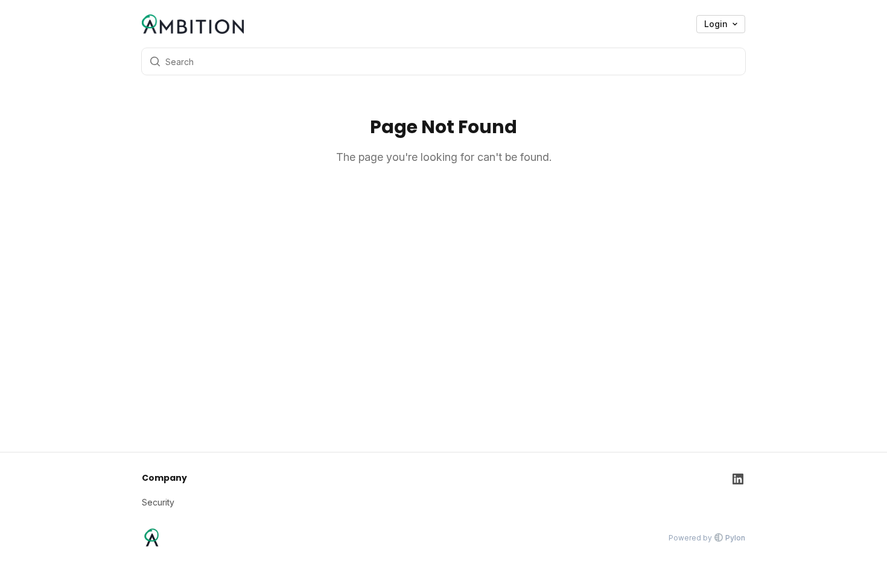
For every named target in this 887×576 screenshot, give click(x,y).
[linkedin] (738, 490)
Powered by (707, 537)
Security (158, 502)
